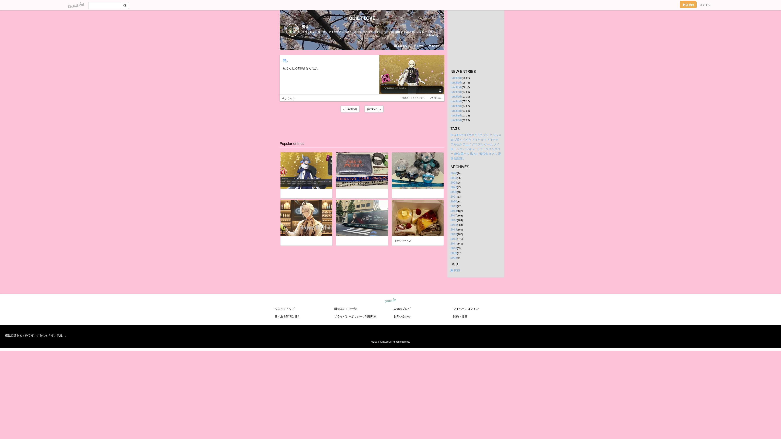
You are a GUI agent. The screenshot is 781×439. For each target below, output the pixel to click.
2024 (453, 182)
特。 (286, 60)
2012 (453, 239)
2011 (453, 243)
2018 (453, 211)
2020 (453, 201)
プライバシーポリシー (348, 316)
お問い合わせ (402, 316)
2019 (453, 206)
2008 (453, 257)
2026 (453, 173)
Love (419, 46)
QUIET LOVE (362, 18)
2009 (453, 253)
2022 (453, 192)
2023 (453, 187)
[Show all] (432, 35)
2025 (453, 178)
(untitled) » (374, 109)
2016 (453, 220)
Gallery (402, 46)
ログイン (705, 5)
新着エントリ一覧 (345, 308)
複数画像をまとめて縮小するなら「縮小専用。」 (36, 335)
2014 (453, 229)
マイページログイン (466, 308)
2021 (453, 196)
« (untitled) (350, 109)
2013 (453, 234)
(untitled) (456, 78)
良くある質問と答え (287, 316)
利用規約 (370, 316)
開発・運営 (460, 316)
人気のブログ (402, 308)
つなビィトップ (285, 308)
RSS (456, 270)
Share (435, 46)
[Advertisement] (362, 124)
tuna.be (390, 300)
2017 (453, 215)
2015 (453, 225)
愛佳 (305, 26)
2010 (453, 248)
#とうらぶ (288, 98)
